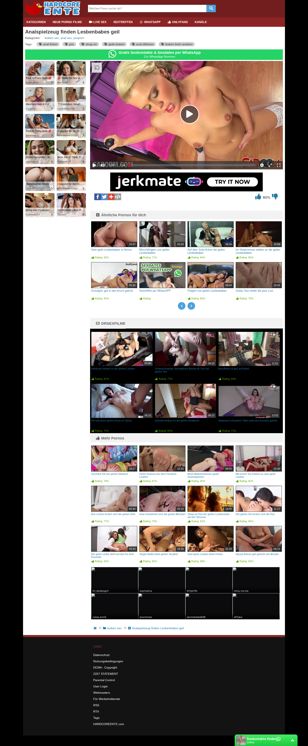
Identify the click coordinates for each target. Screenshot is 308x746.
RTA (96, 711)
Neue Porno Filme (67, 22)
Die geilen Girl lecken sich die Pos (255, 514)
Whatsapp (151, 22)
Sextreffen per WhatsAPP (155, 290)
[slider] (193, 165)
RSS (96, 705)
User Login (100, 686)
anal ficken (49, 44)
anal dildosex (144, 44)
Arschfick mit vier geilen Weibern (109, 474)
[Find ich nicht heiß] (275, 197)
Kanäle (201, 22)
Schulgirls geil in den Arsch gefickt (112, 290)
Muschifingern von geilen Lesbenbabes (154, 251)
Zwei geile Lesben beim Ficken (205, 554)
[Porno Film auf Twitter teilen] (104, 196)
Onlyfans (179, 22)
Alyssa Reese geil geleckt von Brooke (257, 554)
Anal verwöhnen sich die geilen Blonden (162, 514)
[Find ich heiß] (258, 197)
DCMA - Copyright (105, 667)
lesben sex (52, 38)
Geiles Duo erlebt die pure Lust (254, 290)
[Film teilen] (111, 196)
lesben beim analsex (178, 44)
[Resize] (270, 165)
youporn (78, 38)
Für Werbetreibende (106, 699)
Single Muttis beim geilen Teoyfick (158, 554)
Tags (96, 717)
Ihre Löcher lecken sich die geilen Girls (113, 514)
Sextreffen (123, 22)
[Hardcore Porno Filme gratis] (54, 15)
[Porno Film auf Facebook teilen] (97, 196)
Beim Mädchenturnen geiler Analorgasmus (203, 475)
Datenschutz (101, 655)
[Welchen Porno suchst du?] (211, 8)
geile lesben (116, 44)
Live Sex (99, 22)
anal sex (66, 38)
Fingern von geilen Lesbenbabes (207, 290)
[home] (95, 628)
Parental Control (104, 680)
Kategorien (36, 22)
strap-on (91, 44)
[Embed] (117, 196)
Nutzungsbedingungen (108, 661)
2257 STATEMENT (105, 673)
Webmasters (101, 692)
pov (71, 44)
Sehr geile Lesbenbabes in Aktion (111, 249)
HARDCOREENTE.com (108, 724)
